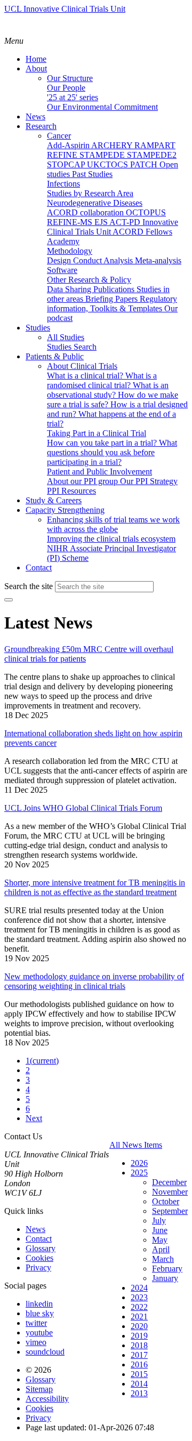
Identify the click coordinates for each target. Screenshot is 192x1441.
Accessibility (47, 1398)
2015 (139, 1374)
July (159, 1220)
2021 (139, 1316)
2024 (139, 1287)
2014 (139, 1383)
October (165, 1201)
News (35, 1229)
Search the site (28, 586)
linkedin (39, 1303)
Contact (39, 1238)
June (159, 1230)
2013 (139, 1393)
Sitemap (39, 1389)
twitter (36, 1322)
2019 (139, 1335)
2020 (139, 1326)
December (169, 1182)
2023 (139, 1297)
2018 (139, 1345)
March (163, 1258)
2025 (139, 1172)
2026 (139, 1163)
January (165, 1278)
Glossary (40, 1248)
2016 (139, 1364)
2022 (139, 1306)
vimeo (36, 1342)
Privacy (38, 1267)
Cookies (39, 1257)
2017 (139, 1354)
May (159, 1239)
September (170, 1210)
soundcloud (45, 1351)
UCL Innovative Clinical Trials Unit (64, 8)
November (170, 1191)
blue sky (40, 1313)
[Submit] (8, 599)
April (161, 1249)
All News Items (135, 1144)
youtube (39, 1332)
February (167, 1268)
